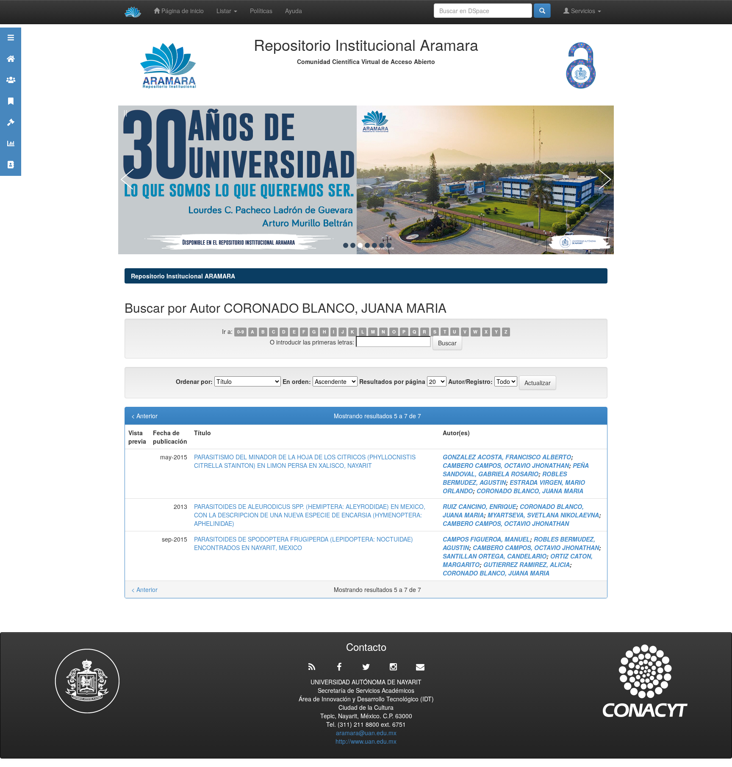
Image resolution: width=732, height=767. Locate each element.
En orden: (297, 381)
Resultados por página (392, 381)
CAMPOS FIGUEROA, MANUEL (486, 539)
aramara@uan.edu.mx (366, 732)
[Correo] (420, 667)
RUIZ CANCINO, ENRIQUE (479, 506)
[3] (360, 245)
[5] (374, 245)
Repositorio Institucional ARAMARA (183, 276)
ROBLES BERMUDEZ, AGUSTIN (505, 478)
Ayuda (293, 10)
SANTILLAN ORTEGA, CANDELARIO (494, 556)
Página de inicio (182, 10)
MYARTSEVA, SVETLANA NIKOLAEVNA (543, 515)
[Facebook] (338, 667)
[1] (345, 245)
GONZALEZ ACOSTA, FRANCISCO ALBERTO (507, 457)
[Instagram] (393, 667)
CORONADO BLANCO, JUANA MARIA (530, 490)
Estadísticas (10, 154)
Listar (224, 10)
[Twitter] (366, 667)
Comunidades (10, 90)
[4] (367, 245)
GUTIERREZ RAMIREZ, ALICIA (526, 564)
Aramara (10, 69)
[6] (381, 245)
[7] (388, 245)
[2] (352, 245)
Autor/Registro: (470, 381)
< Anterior (144, 415)
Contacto (10, 175)
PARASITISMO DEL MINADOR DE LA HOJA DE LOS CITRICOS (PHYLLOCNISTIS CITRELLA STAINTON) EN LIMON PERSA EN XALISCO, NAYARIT (305, 461)
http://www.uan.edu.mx (366, 741)
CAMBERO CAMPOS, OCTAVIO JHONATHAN (506, 465)
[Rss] (311, 667)
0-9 (240, 332)
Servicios (583, 10)
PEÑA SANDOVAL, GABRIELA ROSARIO (516, 469)
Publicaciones (10, 111)
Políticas (261, 10)
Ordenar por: (194, 381)
